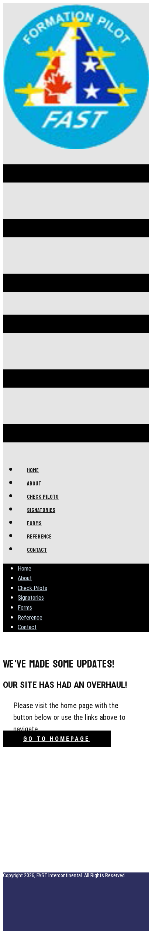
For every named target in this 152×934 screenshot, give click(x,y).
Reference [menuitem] (39, 536)
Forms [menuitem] (34, 523)
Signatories (31, 597)
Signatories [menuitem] (41, 510)
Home (24, 568)
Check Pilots (32, 588)
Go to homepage (56, 738)
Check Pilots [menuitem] (43, 496)
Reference (30, 617)
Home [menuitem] (33, 470)
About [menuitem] (34, 483)
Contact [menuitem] (37, 549)
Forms (25, 607)
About (25, 578)
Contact (27, 627)
